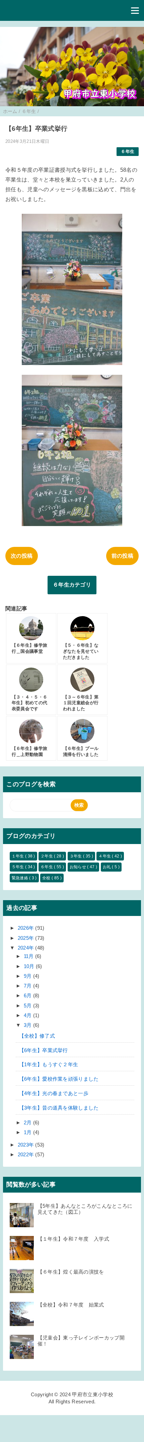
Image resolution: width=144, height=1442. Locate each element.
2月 (28, 1122)
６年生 (127, 151)
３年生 (76, 856)
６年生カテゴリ (72, 585)
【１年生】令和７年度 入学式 (73, 1239)
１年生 (18, 856)
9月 (28, 976)
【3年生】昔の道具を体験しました (59, 1108)
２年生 (47, 856)
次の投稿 (21, 556)
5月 (28, 1005)
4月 (28, 1015)
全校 (47, 878)
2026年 (26, 928)
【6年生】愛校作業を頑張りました (59, 1079)
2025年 (26, 938)
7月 (28, 986)
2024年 (26, 948)
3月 (28, 1025)
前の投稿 (122, 556)
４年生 (105, 856)
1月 (28, 1132)
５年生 (18, 867)
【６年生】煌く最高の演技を (71, 1272)
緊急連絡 (20, 878)
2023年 (26, 1145)
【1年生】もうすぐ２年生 (48, 1064)
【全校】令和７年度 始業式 (71, 1305)
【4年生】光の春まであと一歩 (53, 1093)
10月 (30, 966)
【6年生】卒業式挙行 (43, 1050)
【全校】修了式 (37, 1036)
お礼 (107, 867)
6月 (28, 995)
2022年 (26, 1154)
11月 (29, 956)
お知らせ (78, 867)
